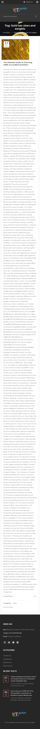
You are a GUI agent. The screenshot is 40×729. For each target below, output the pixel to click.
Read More (9, 596)
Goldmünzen (7, 659)
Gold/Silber (6, 32)
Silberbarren (7, 662)
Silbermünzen (7, 666)
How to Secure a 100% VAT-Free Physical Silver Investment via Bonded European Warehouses (22, 693)
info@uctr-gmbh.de (14, 636)
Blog (15, 603)
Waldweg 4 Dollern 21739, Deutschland (20, 629)
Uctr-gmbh (31, 722)
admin (11, 607)
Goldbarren (7, 655)
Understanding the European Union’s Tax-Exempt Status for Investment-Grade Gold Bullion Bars (23, 679)
